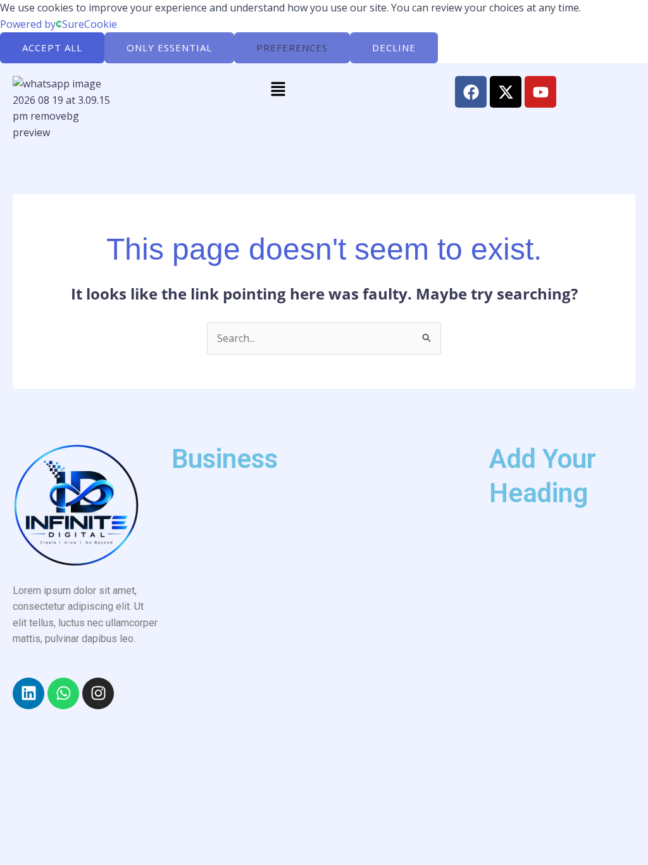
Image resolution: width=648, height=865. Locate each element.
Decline (394, 47)
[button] (277, 89)
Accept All (52, 47)
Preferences (292, 47)
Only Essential (169, 47)
